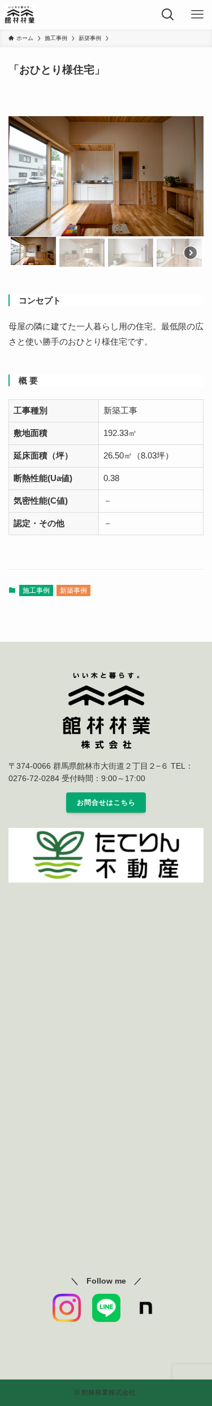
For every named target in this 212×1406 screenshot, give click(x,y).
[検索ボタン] (168, 14)
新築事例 (73, 590)
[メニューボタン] (197, 14)
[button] (33, 252)
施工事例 (36, 590)
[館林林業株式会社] (20, 14)
